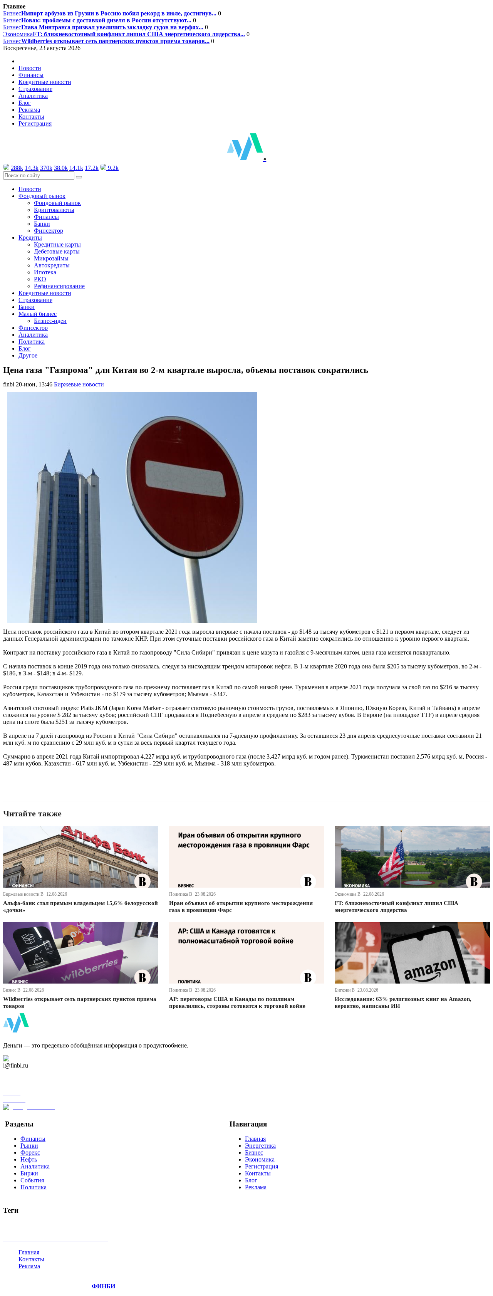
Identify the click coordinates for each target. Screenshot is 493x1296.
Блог (24, 102)
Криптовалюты (54, 209)
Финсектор (48, 230)
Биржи (29, 1173)
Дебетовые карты (57, 251)
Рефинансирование (59, 286)
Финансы (31, 75)
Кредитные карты (57, 244)
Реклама (29, 109)
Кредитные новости (44, 82)
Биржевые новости (79, 384)
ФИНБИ (103, 1286)
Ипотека (45, 272)
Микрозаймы (51, 258)
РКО (40, 279)
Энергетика (260, 1145)
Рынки (29, 1145)
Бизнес (109, 13)
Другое (27, 355)
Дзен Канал (28, 1058)
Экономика (124, 34)
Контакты (31, 116)
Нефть (28, 1159)
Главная (255, 1138)
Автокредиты (52, 265)
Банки (42, 223)
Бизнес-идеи (50, 320)
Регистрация (35, 123)
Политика (31, 341)
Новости (29, 68)
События (32, 1180)
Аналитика (33, 95)
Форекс (30, 1152)
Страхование (35, 89)
